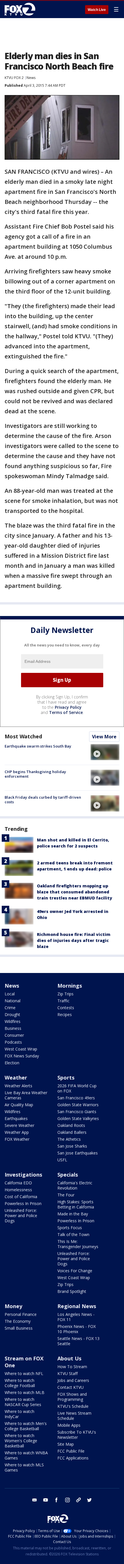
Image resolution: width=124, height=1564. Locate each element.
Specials (67, 1174)
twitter (89, 1500)
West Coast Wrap (21, 1049)
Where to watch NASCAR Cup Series (23, 1402)
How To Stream (72, 1366)
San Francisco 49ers (76, 1097)
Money (13, 1306)
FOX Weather (17, 1139)
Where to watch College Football (20, 1383)
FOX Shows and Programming (72, 1396)
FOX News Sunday (22, 1056)
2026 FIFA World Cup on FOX (77, 1088)
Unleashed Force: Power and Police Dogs (21, 1215)
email (34, 1500)
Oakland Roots (71, 1125)
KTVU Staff (67, 1373)
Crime (10, 1007)
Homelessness (18, 1189)
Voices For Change (74, 1270)
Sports (65, 1077)
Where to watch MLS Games (24, 1467)
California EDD (18, 1182)
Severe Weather (19, 1125)
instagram (67, 1500)
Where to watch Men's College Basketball (26, 1426)
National (12, 1000)
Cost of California (21, 1196)
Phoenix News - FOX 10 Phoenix (76, 1329)
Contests (65, 1007)
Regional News (76, 1306)
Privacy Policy (68, 707)
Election (12, 1062)
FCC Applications (73, 1458)
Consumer (14, 1035)
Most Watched (23, 736)
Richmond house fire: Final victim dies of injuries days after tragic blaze (73, 940)
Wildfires (12, 1021)
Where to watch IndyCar (19, 1414)
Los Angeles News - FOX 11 (76, 1317)
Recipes (64, 1014)
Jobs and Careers (73, 1380)
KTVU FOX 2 (14, 77)
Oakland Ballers (72, 1132)
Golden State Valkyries (78, 1118)
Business (13, 1028)
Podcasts (13, 1042)
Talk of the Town (73, 1234)
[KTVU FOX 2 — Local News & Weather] (21, 9)
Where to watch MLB (24, 1392)
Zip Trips (65, 994)
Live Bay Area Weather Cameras (26, 1095)
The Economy (18, 1321)
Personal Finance (21, 1314)
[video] (105, 752)
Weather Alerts (18, 1085)
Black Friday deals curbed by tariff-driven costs (43, 799)
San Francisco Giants (76, 1111)
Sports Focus (69, 1227)
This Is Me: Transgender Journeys (77, 1244)
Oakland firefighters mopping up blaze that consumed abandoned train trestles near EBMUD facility (74, 892)
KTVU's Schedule (73, 1406)
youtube (45, 1500)
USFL (62, 1160)
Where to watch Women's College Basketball (21, 1441)
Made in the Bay (72, 1214)
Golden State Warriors (78, 1104)
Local (10, 994)
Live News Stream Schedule (74, 1415)
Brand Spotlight (71, 1291)
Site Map (65, 1444)
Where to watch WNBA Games (26, 1455)
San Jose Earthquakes (77, 1153)
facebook (56, 1500)
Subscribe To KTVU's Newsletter (76, 1434)
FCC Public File (70, 1451)
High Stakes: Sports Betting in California (75, 1204)
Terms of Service (66, 712)
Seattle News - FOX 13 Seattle (78, 1341)
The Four (65, 1195)
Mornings (69, 985)
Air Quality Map (19, 1104)
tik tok (78, 1500)
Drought (12, 1014)
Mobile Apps (68, 1425)
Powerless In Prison (23, 1203)
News (31, 77)
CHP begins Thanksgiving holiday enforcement (35, 774)
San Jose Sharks (72, 1146)
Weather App (17, 1132)
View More (104, 736)
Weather (16, 1077)
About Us (69, 1358)
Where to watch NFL (24, 1373)
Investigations (23, 1174)
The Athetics (69, 1139)
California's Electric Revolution (74, 1185)
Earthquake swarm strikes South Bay (38, 746)
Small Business (19, 1328)
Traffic (63, 1000)
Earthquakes (16, 1118)
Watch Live (97, 10)
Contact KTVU (70, 1387)
